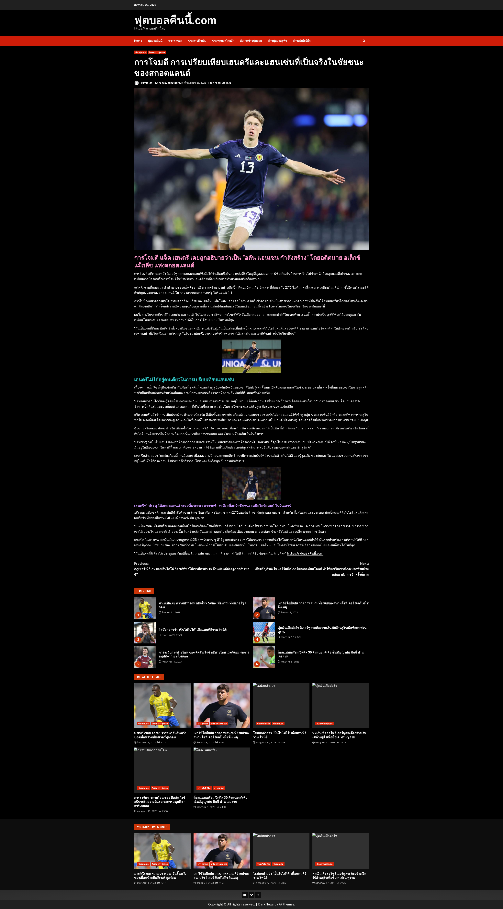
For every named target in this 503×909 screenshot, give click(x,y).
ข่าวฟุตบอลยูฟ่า (277, 40)
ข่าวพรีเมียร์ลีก (301, 40)
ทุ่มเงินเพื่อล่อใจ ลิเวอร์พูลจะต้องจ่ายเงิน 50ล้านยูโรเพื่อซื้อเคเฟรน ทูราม (264, 632)
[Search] (364, 41)
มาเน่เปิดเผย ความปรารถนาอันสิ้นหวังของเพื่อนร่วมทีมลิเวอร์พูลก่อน (145, 608)
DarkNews (266, 904)
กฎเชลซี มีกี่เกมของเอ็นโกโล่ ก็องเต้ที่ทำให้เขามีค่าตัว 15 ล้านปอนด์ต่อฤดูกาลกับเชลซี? (191, 568)
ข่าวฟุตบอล (175, 40)
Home (138, 40)
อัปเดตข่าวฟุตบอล (251, 40)
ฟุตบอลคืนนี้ (155, 40)
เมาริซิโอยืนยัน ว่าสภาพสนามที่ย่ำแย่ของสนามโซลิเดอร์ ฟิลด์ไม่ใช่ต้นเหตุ (264, 608)
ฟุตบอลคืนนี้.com (175, 20)
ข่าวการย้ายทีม (197, 40)
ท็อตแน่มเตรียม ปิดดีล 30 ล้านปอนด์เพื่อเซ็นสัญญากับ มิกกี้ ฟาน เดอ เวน (264, 657)
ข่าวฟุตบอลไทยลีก (223, 40)
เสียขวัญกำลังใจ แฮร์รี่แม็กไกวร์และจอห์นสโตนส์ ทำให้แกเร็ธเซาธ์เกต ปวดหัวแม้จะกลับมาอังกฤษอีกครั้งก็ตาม (312, 568)
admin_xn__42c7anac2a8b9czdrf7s (161, 82)
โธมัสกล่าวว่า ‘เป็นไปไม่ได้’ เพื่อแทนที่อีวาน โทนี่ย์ (145, 632)
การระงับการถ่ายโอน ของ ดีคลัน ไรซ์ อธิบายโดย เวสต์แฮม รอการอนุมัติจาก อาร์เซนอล (145, 657)
